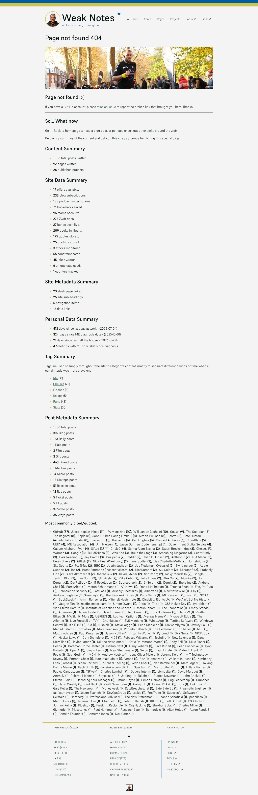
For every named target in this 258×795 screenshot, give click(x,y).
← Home (132, 19)
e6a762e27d (125, 727)
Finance (58, 390)
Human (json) (119, 753)
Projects (175, 19)
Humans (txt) (118, 747)
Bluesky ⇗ (173, 764)
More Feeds (61, 753)
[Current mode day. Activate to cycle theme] (129, 788)
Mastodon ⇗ (175, 769)
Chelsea (58, 384)
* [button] (119, 15)
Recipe (57, 396)
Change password (121, 769)
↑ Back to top (175, 727)
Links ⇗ (206, 19)
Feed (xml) (60, 747)
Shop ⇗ (171, 753)
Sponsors (173, 742)
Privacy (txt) (118, 758)
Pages (160, 19)
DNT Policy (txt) (120, 775)
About (147, 19)
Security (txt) (119, 764)
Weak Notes (89, 18)
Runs (56, 401)
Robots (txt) (61, 764)
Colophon (60, 742)
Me (55, 378)
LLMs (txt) (60, 769)
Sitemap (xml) (62, 775)
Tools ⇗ (191, 19)
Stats (56, 407)
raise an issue (106, 107)
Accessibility (118, 742)
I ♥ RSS (57, 758)
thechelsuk (61, 727)
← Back (55, 130)
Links (150, 130)
